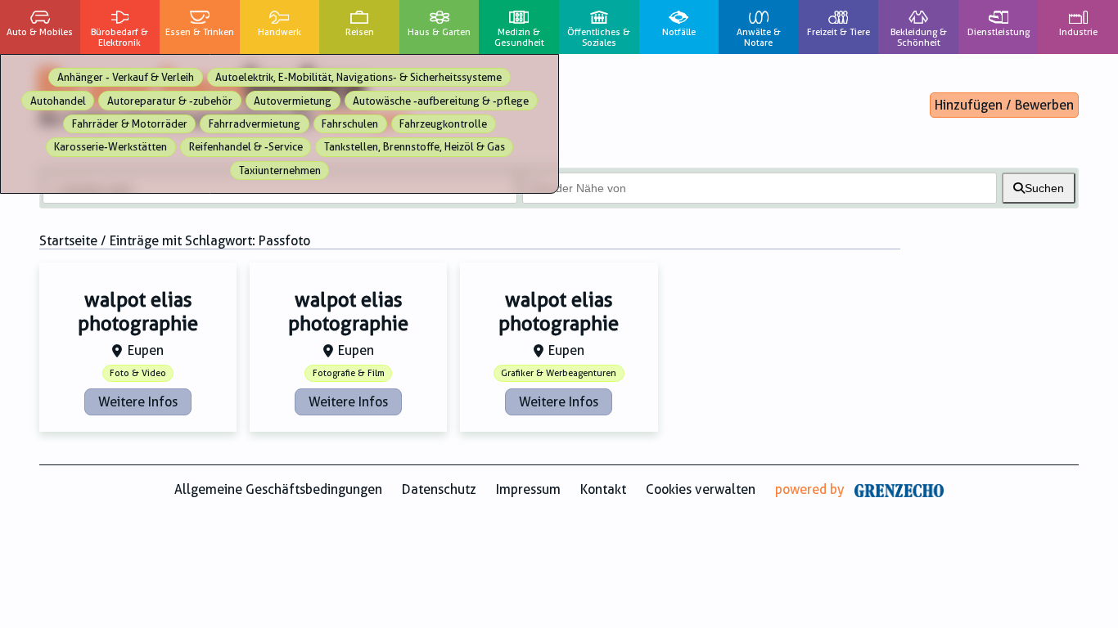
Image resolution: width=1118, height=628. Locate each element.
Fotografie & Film (349, 373)
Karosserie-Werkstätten (110, 147)
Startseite (68, 241)
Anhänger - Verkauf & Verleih (125, 77)
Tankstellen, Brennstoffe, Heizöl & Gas (414, 147)
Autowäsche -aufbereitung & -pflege (441, 101)
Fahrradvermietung (254, 124)
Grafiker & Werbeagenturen (558, 373)
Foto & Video (138, 373)
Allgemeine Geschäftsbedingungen (278, 489)
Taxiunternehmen (280, 170)
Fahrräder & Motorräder (129, 124)
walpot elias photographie (138, 312)
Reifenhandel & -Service (246, 147)
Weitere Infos (138, 402)
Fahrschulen (350, 124)
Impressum (528, 489)
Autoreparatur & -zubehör (169, 101)
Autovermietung (292, 101)
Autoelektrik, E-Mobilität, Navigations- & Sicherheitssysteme (358, 77)
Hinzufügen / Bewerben (1004, 105)
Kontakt (603, 489)
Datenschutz (439, 489)
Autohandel (58, 101)
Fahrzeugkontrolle (443, 124)
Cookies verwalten (700, 489)
